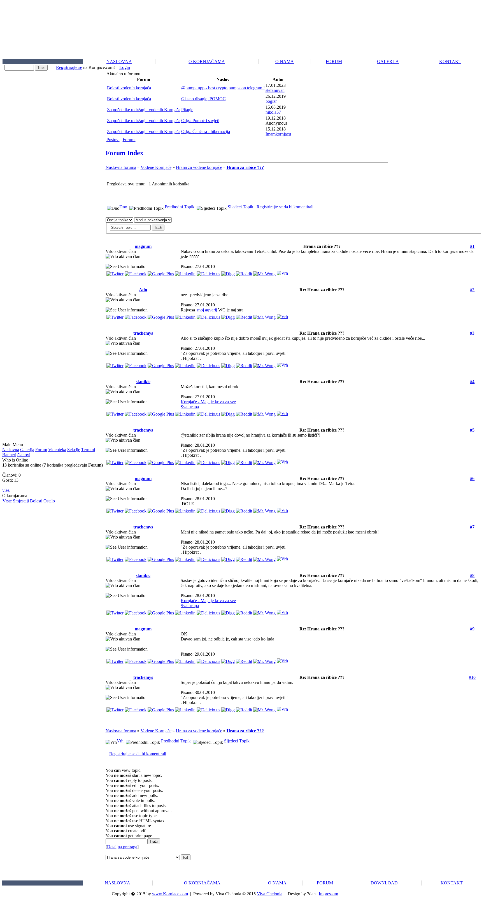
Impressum (328, 893)
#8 (472, 575)
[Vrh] (282, 271)
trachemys (143, 333)
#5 (472, 430)
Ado (143, 289)
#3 (472, 333)
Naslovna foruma (121, 167)
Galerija (27, 449)
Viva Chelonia (269, 893)
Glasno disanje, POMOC (203, 98)
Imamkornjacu (278, 134)
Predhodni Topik (179, 206)
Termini (88, 449)
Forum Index (124, 153)
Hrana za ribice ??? (245, 167)
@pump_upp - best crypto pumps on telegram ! (223, 87)
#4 (472, 381)
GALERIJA (388, 61)
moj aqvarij (207, 309)
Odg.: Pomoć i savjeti (200, 120)
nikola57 (273, 112)
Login (124, 67)
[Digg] (228, 272)
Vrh (120, 740)
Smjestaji (21, 500)
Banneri (9, 454)
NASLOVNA (119, 61)
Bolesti (36, 500)
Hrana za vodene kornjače (199, 167)
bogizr (271, 101)
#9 (472, 628)
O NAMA (284, 61)
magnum (143, 246)
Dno (123, 206)
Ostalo (49, 500)
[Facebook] (135, 272)
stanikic (143, 381)
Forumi (129, 139)
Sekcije (73, 449)
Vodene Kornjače (156, 167)
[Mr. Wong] (264, 272)
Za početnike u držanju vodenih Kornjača (143, 109)
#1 (472, 246)
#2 (472, 289)
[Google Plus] (161, 272)
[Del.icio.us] (208, 272)
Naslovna (10, 449)
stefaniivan (275, 90)
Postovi (113, 139)
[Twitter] (115, 272)
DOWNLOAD (384, 882)
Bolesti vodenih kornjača (129, 87)
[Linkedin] (185, 272)
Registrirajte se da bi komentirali (285, 206)
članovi (23, 454)
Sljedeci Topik (240, 206)
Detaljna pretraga (122, 846)
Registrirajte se (69, 67)
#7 (472, 527)
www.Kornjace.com (170, 893)
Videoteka (57, 449)
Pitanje (187, 109)
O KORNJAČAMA (207, 61)
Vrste (7, 500)
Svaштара (190, 406)
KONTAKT (450, 61)
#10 (472, 677)
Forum (41, 449)
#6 (472, 478)
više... (7, 490)
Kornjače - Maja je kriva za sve (208, 401)
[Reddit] (244, 272)
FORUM (334, 61)
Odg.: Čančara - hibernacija (205, 131)
